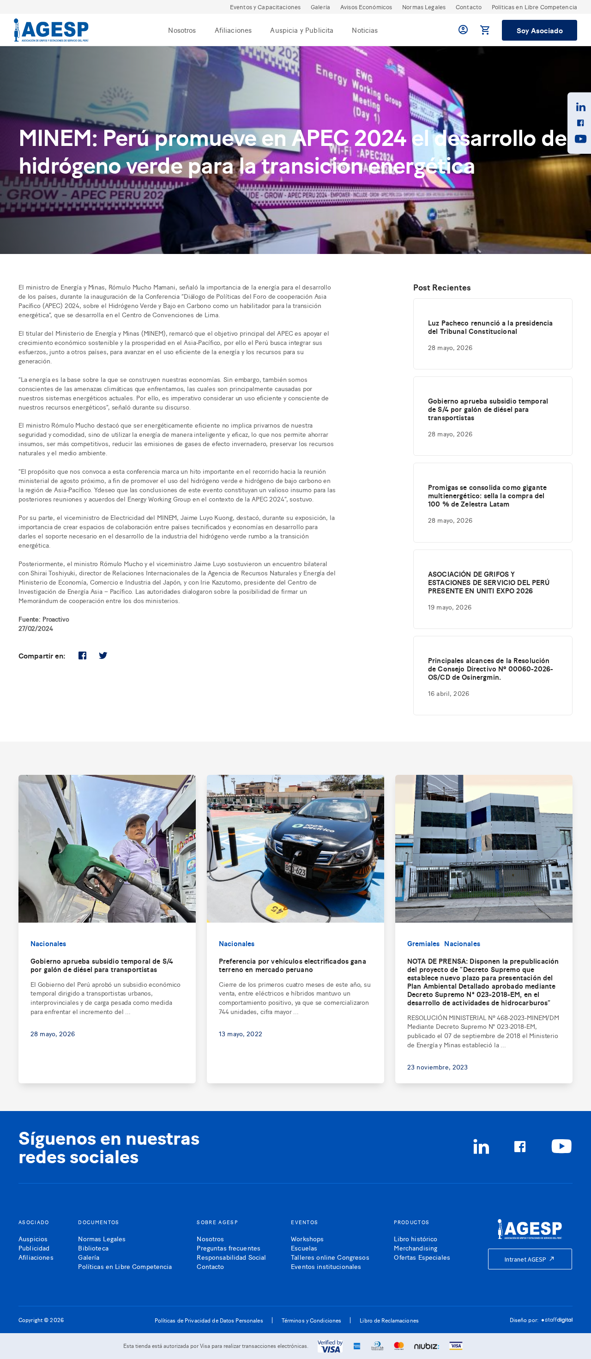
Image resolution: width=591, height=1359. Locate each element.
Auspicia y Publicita (301, 30)
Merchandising (415, 1247)
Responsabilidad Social (231, 1256)
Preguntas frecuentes (228, 1247)
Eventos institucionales (326, 1266)
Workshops (307, 1238)
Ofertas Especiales (422, 1256)
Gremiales (423, 943)
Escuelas (304, 1247)
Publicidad (33, 1247)
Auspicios (33, 1238)
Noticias (365, 30)
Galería (320, 7)
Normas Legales (424, 7)
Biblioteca (93, 1247)
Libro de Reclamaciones (389, 1320)
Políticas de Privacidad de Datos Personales (209, 1320)
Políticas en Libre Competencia (534, 7)
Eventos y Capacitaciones (265, 7)
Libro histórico (415, 1238)
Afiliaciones (233, 30)
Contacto (469, 7)
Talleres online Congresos (330, 1256)
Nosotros (182, 30)
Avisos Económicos (366, 7)
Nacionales (48, 943)
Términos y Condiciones (312, 1320)
